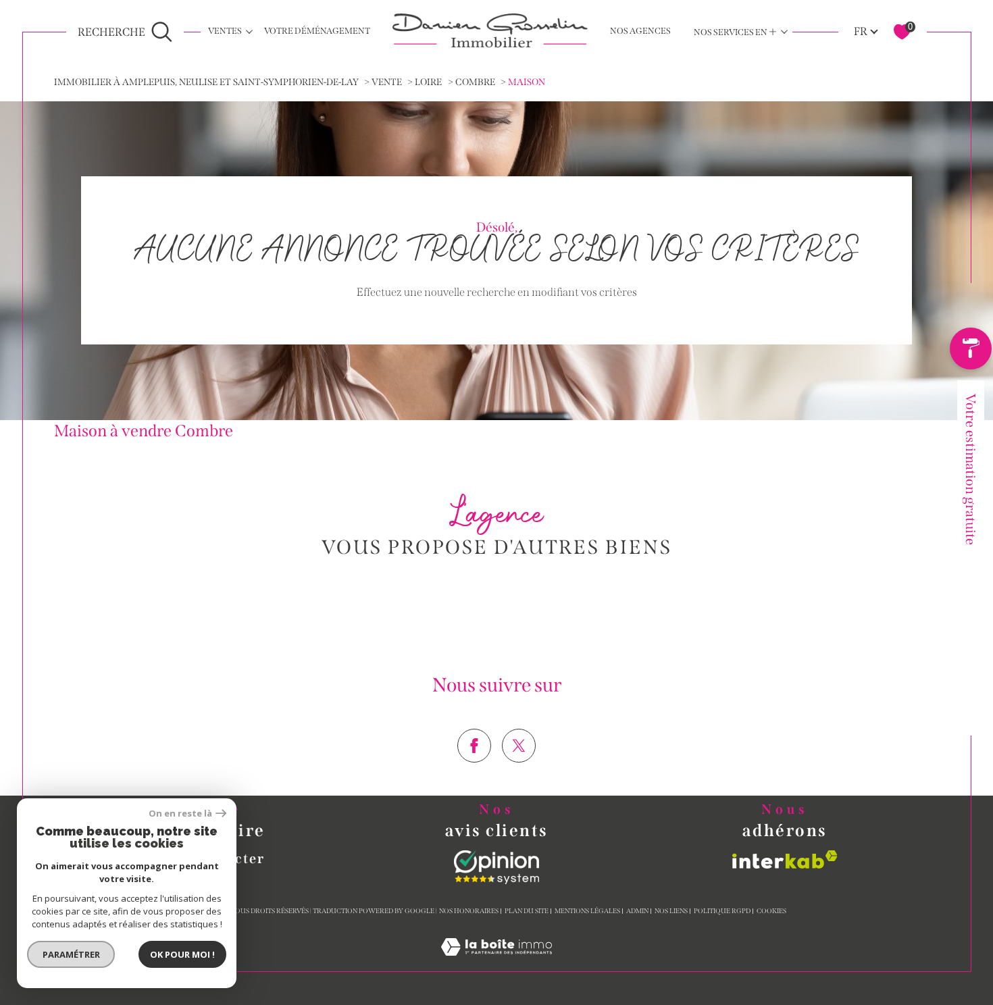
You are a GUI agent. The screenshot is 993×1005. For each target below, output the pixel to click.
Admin (637, 911)
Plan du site (527, 911)
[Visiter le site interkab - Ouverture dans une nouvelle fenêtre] (785, 859)
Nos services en (735, 31)
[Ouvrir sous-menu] (249, 30)
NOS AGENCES (640, 31)
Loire (428, 82)
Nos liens (671, 911)
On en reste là (180, 813)
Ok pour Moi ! (182, 954)
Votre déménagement (317, 31)
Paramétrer (71, 954)
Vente (387, 82)
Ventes (225, 31)
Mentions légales (587, 911)
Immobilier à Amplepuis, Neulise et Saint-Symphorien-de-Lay (206, 82)
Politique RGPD (722, 911)
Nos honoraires (469, 911)
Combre (475, 82)
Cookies (771, 911)
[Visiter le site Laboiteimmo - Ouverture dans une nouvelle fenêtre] (496, 962)
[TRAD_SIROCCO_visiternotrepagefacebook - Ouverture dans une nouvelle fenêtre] (474, 746)
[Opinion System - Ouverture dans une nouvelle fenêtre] (496, 867)
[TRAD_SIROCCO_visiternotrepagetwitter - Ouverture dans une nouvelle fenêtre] (519, 746)
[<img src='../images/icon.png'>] (971, 352)
